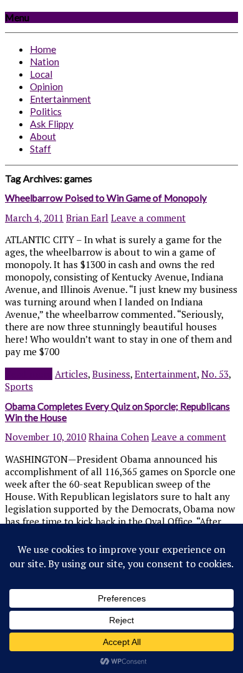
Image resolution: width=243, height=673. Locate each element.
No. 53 (215, 374)
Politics (46, 111)
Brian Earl (87, 217)
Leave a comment (148, 217)
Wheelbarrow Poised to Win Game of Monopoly (106, 197)
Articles (71, 374)
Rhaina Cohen (118, 436)
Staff (40, 148)
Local (41, 74)
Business (111, 374)
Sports (19, 386)
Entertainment (60, 98)
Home (43, 49)
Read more (28, 374)
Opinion (46, 86)
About (43, 136)
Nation (44, 61)
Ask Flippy (52, 123)
